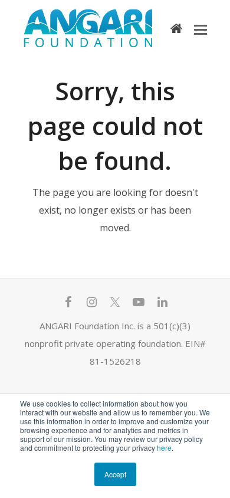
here (164, 448)
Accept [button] (115, 474)
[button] (200, 29)
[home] (176, 28)
